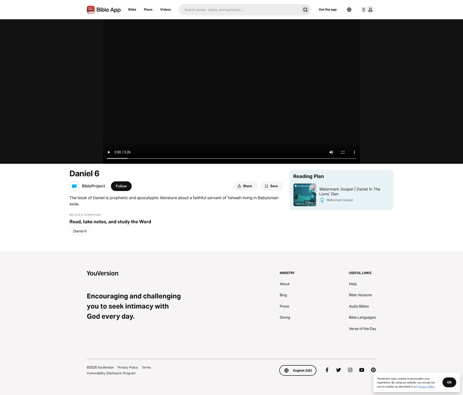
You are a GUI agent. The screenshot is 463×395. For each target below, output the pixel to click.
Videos (165, 9)
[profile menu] (367, 9)
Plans (148, 9)
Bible (132, 9)
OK (449, 382)
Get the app (328, 9)
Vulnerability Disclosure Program (111, 373)
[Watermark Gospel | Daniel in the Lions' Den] (341, 190)
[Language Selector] (349, 9)
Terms (146, 367)
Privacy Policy (128, 367)
